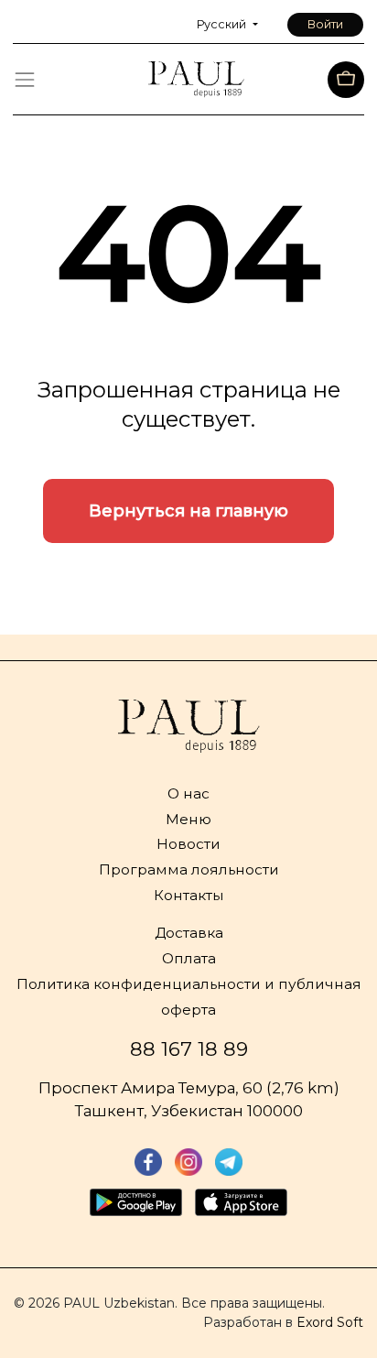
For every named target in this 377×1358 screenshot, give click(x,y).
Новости (188, 844)
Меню (188, 819)
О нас (188, 793)
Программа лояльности (189, 869)
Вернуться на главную (188, 511)
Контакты (189, 895)
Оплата (189, 958)
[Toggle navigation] (25, 80)
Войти (325, 24)
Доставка (189, 932)
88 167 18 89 (189, 1049)
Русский (223, 24)
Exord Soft (329, 1322)
